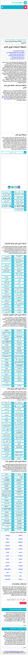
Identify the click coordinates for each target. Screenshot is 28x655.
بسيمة (20, 579)
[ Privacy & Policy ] (9, 651)
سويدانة (20, 555)
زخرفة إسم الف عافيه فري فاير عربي (15, 52)
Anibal (20, 545)
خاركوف (7, 542)
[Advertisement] (14, 24)
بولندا (7, 552)
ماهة (7, 539)
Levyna (20, 549)
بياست (7, 562)
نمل (7, 572)
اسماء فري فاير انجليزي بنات (17, 58)
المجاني (21, 651)
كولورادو (20, 569)
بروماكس (7, 535)
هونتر (7, 559)
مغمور (7, 565)
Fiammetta (7, 576)
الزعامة (20, 539)
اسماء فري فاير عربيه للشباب (16, 54)
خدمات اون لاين (21, 40)
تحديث (20, 552)
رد (23, 625)
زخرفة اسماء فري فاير (18, 51)
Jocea (20, 562)
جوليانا (20, 559)
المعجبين (7, 579)
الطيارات (20, 565)
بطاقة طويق (7, 569)
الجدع (7, 555)
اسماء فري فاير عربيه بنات (17, 57)
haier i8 (7, 545)
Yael (20, 572)
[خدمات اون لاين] (25, 7)
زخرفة (16, 651)
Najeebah (7, 549)
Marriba (20, 542)
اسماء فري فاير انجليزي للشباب (16, 55)
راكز (20, 576)
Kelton (20, 535)
